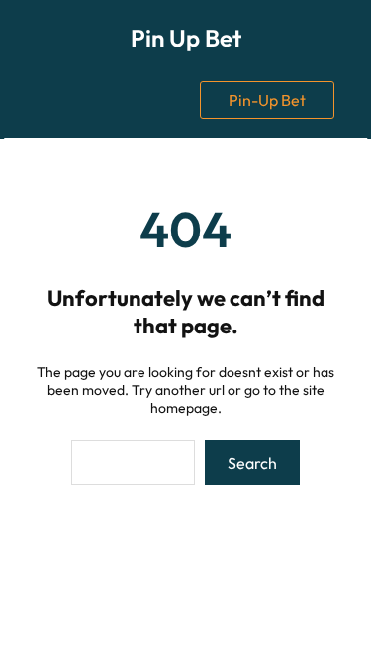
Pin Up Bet (186, 37)
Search (252, 463)
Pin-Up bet (267, 100)
